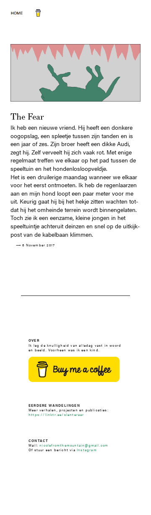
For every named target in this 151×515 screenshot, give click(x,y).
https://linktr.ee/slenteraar (56, 414)
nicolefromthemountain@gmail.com (73, 445)
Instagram (87, 449)
